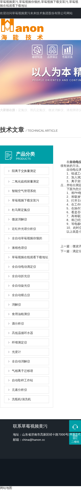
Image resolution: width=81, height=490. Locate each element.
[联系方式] (75, 426)
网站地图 (6, 488)
